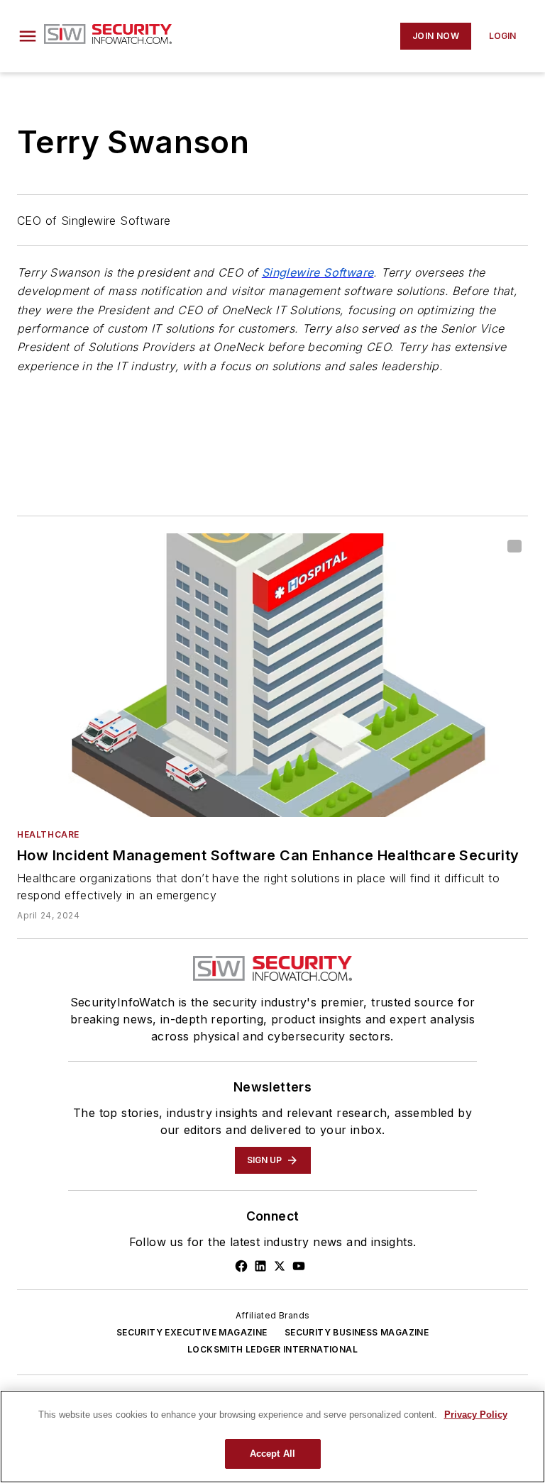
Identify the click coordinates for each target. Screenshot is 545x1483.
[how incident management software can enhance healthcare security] (272, 675)
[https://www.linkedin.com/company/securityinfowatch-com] (260, 1266)
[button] (27, 36)
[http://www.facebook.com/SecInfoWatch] (241, 1266)
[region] (272, 1436)
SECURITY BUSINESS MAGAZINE (357, 1332)
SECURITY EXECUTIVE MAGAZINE (192, 1332)
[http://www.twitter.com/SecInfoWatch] (279, 1266)
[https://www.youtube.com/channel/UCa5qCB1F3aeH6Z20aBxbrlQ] (299, 1266)
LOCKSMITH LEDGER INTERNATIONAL (272, 1349)
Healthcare (48, 834)
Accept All (272, 1453)
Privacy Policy (475, 1414)
